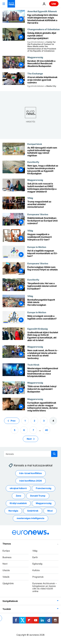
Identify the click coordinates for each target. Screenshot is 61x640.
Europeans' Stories (37, 214)
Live (54, 3)
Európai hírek (34, 144)
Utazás (6, 570)
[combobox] (30, 454)
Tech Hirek (33, 364)
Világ (30, 198)
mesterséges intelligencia (30, 518)
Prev (13, 420)
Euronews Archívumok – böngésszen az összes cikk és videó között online (44, 587)
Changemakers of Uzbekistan (43, 29)
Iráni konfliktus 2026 (30, 480)
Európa (6, 550)
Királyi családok (18, 503)
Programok (38, 576)
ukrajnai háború (18, 488)
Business (7, 557)
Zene (18, 495)
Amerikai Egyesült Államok (42, 11)
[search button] (54, 454)
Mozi (50, 510)
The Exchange (35, 73)
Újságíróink (8, 583)
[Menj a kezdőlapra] (11, 4)
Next (29, 438)
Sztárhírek (32, 510)
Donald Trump (37, 495)
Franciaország (43, 488)
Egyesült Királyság (37, 328)
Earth (35, 557)
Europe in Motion (36, 247)
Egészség (37, 563)
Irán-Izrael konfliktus (30, 473)
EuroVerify (33, 162)
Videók (6, 576)
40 (46, 430)
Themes (7, 543)
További (7, 609)
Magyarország (35, 57)
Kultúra (36, 570)
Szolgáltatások (10, 601)
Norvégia (13, 510)
